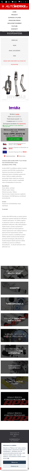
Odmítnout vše (14, 466)
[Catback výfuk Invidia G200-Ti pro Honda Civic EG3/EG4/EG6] (14, 84)
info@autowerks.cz (14, 442)
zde (8, 458)
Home (14, 12)
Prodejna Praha (14, 20)
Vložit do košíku (14, 139)
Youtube (14, 26)
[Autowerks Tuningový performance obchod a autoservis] (16, 6)
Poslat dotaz (22, 156)
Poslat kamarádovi (10, 156)
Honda (14, 45)
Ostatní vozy (15, 40)
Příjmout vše (14, 462)
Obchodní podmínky (14, 23)
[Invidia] (14, 109)
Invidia (17, 114)
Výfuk (14, 55)
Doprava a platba (14, 17)
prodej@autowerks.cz (14, 439)
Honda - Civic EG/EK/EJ (14, 50)
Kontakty (14, 29)
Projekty (14, 15)
